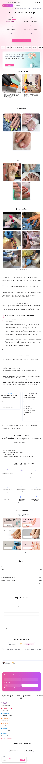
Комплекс (3, 575)
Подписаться (29, 750)
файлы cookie (11, 758)
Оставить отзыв (29, 644)
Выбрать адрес (7, 682)
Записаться (9, 65)
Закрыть (22, 759)
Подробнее (8, 525)
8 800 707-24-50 (35, 756)
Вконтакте (7, 659)
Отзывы (34, 47)
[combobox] (12, 685)
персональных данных (21, 687)
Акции (3, 47)
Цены (8, 47)
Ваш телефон (24, 677)
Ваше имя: (6, 677)
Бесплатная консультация (31, 19)
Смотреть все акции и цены (12, 21)
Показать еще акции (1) (21, 552)
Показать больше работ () (21, 152)
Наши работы (28, 47)
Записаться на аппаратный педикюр (21, 40)
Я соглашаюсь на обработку (15, 687)
